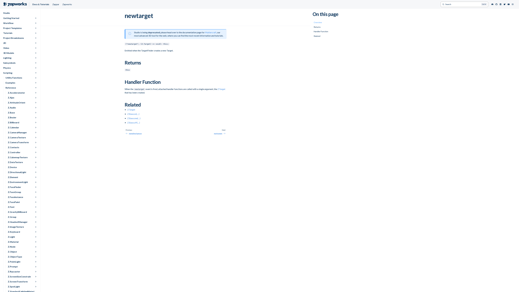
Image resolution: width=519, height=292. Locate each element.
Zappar (55, 4)
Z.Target (221, 89)
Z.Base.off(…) (133, 122)
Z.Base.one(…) (133, 118)
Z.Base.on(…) (133, 114)
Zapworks (67, 4)
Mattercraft (210, 32)
